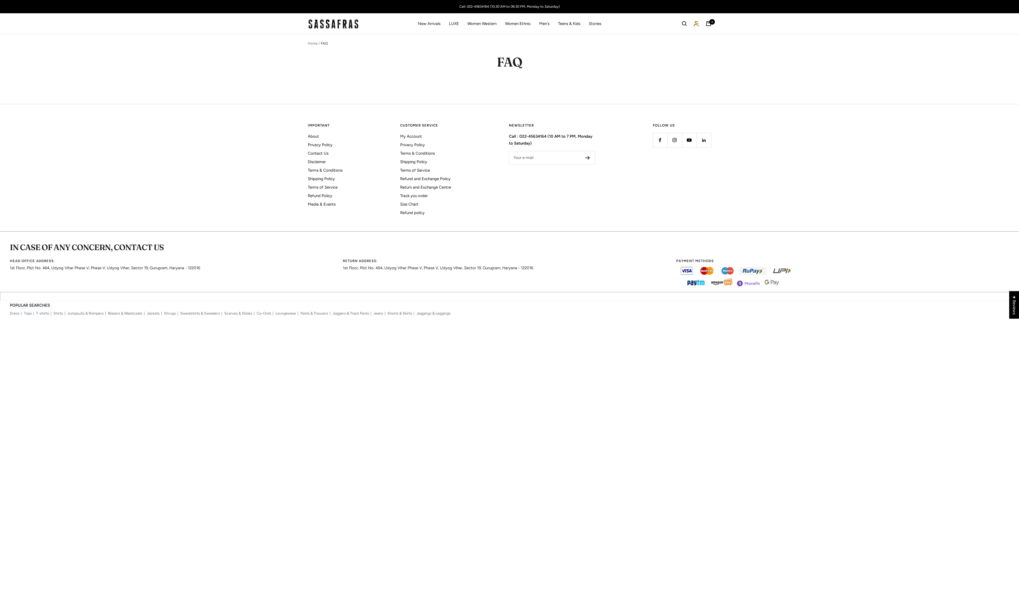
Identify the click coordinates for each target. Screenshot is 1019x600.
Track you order (414, 195)
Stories (595, 23)
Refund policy (412, 212)
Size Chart (409, 204)
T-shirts (42, 313)
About (313, 136)
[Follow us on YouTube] (689, 140)
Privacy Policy (320, 144)
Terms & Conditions (325, 170)
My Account (411, 136)
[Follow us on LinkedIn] (704, 140)
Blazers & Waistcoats (125, 313)
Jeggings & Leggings (433, 313)
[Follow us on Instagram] (674, 140)
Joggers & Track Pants (351, 313)
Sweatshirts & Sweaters (200, 313)
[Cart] (708, 23)
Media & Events (322, 204)
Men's (544, 23)
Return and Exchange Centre (425, 187)
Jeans (378, 313)
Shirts (58, 313)
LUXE (454, 23)
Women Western (481, 23)
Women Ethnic (518, 23)
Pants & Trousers (314, 313)
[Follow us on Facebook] (660, 140)
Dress (15, 313)
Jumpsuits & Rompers (85, 313)
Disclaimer (317, 161)
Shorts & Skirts (399, 313)
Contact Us (318, 153)
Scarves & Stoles (238, 313)
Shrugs (170, 313)
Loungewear (285, 313)
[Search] (684, 23)
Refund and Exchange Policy (425, 178)
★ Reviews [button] (1014, 305)
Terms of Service (323, 187)
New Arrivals (429, 23)
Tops (28, 313)
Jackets (153, 313)
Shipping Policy (321, 178)
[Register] (587, 158)
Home (312, 43)
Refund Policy (320, 195)
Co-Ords (264, 313)
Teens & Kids (569, 23)
